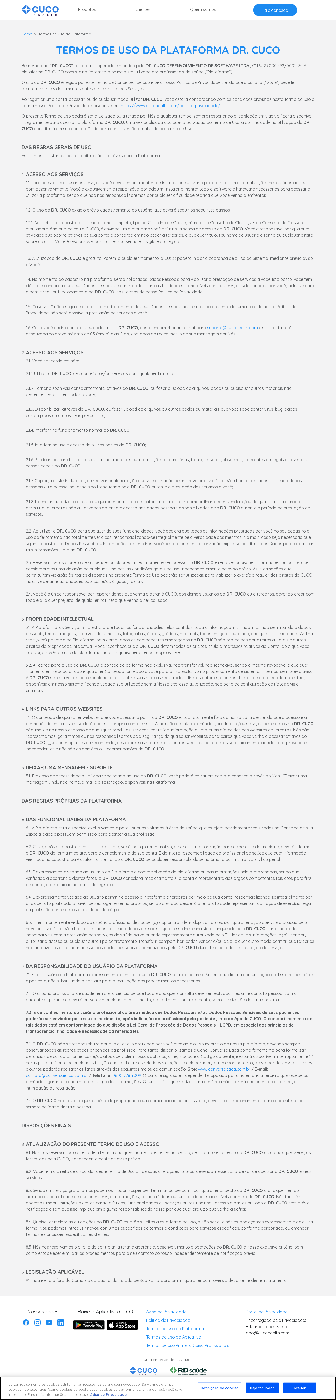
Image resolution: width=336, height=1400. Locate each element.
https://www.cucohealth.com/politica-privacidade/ (170, 105)
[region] (168, 1388)
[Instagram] (37, 1322)
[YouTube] (49, 1322)
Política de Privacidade (168, 1320)
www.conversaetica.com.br (224, 1069)
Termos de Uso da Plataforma (175, 1328)
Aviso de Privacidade (166, 1311)
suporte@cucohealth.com (232, 327)
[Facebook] (26, 1322)
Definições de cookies (220, 1388)
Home (27, 34)
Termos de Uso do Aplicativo (173, 1337)
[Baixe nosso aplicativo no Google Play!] (89, 1325)
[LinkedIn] (60, 1322)
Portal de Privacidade (266, 1311)
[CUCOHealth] (40, 10)
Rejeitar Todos (262, 1388)
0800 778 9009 (126, 1075)
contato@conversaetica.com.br (57, 1075)
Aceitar (300, 1388)
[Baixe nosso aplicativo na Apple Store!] (122, 1325)
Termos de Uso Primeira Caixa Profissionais (187, 1345)
